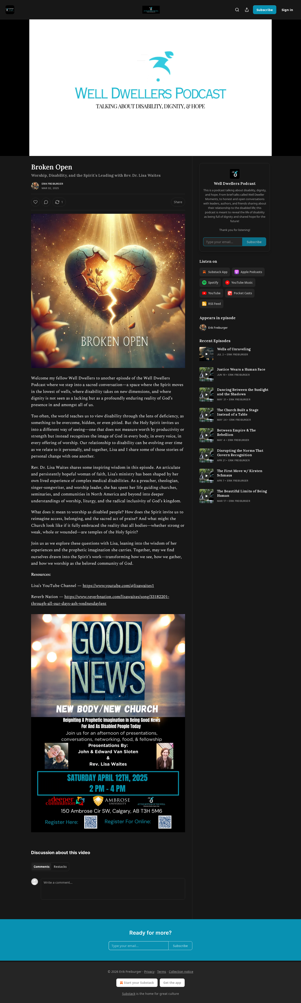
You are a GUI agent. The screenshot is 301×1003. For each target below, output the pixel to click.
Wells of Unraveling (234, 349)
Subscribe (264, 9)
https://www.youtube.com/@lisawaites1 (118, 586)
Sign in (287, 9)
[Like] (35, 202)
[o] (206, 354)
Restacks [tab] (60, 867)
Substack (128, 994)
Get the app (172, 983)
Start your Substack (139, 983)
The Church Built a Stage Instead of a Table (237, 412)
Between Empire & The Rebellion (236, 432)
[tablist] (50, 866)
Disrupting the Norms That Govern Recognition (240, 452)
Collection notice (181, 971)
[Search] (237, 9)
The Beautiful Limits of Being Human (242, 493)
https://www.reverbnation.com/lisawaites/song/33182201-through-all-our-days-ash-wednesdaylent (100, 600)
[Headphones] (20, 92)
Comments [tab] (41, 867)
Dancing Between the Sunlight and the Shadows (242, 392)
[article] (235, 354)
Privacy (149, 971)
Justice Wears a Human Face (241, 369)
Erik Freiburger (52, 183)
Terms (161, 971)
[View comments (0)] (281, 84)
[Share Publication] (246, 9)
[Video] (20, 82)
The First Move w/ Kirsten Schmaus (239, 473)
